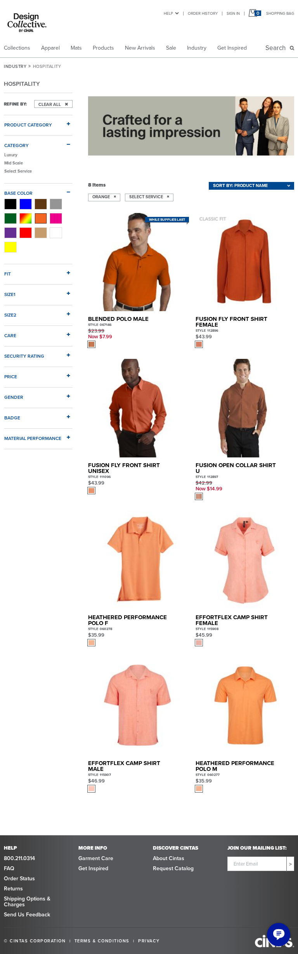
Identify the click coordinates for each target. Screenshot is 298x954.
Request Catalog (173, 868)
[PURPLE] (10, 233)
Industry (196, 48)
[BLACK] (10, 204)
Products (103, 48)
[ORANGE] (41, 218)
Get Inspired (232, 48)
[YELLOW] (10, 247)
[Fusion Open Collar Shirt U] (245, 408)
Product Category (28, 124)
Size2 (10, 315)
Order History (203, 13)
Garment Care (95, 858)
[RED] (25, 233)
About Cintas (168, 858)
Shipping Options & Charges (27, 902)
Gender (13, 397)
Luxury (10, 155)
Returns (13, 889)
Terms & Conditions (102, 941)
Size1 (10, 294)
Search (277, 48)
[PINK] (56, 218)
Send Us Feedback (27, 915)
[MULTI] (25, 218)
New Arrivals (140, 48)
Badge (12, 417)
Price (10, 376)
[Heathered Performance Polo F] (137, 560)
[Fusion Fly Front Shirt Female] (245, 262)
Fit (7, 273)
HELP (168, 13)
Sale (171, 48)
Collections (17, 48)
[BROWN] (41, 204)
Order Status (19, 878)
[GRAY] (56, 204)
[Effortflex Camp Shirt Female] (245, 560)
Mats (76, 48)
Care (10, 335)
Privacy (149, 941)
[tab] (38, 121)
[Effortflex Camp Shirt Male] (137, 706)
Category (16, 145)
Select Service (18, 171)
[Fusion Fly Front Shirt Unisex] (137, 408)
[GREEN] (10, 218)
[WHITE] (56, 233)
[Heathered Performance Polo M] (245, 706)
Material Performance (32, 438)
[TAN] (41, 233)
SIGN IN (233, 13)
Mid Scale (13, 163)
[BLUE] (25, 204)
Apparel (50, 48)
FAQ (9, 868)
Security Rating (24, 356)
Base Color (18, 193)
